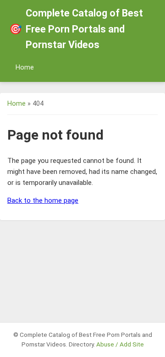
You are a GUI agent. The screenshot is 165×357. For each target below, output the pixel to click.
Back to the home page (42, 200)
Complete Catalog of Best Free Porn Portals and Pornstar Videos (76, 28)
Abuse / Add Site (120, 344)
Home (25, 67)
